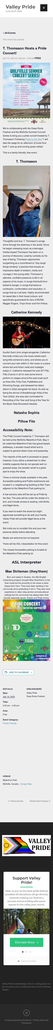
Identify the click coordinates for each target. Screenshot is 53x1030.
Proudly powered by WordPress (18, 1020)
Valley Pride (20, 7)
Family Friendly (10, 723)
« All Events (9, 32)
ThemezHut (26, 1023)
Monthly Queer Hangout (39, 801)
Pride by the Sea (33, 139)
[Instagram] (26, 1013)
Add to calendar (19, 672)
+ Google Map (25, 783)
